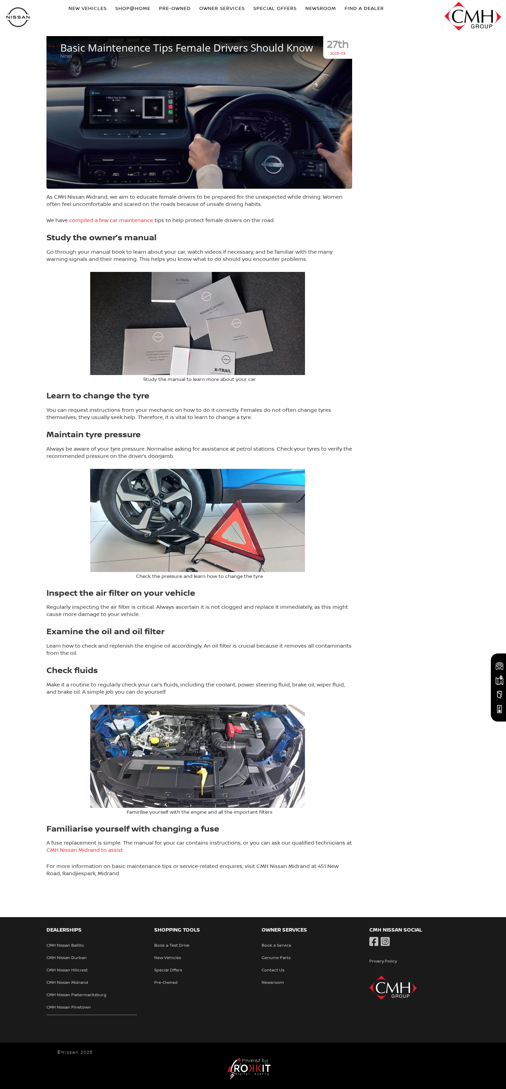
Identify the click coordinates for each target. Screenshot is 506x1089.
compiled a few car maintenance (111, 220)
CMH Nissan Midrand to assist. (85, 850)
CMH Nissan (18, 18)
